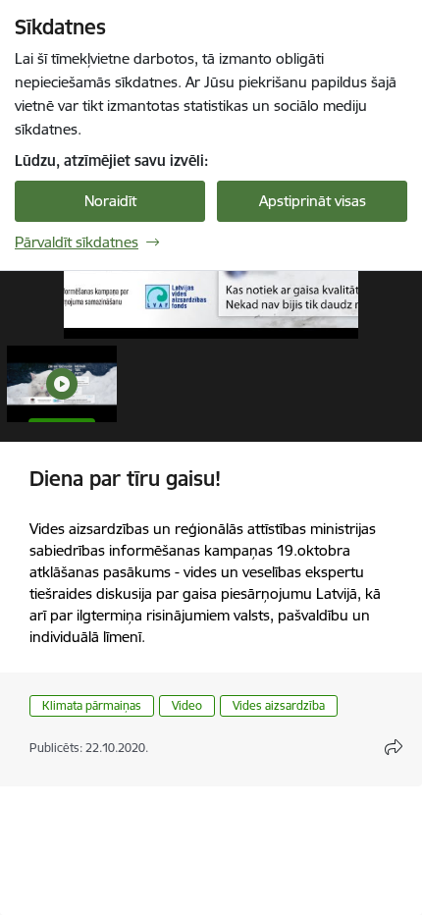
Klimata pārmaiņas (91, 705)
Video (187, 705)
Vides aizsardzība (279, 705)
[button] (62, 384)
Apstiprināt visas (312, 200)
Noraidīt (110, 200)
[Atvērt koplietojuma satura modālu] (393, 747)
